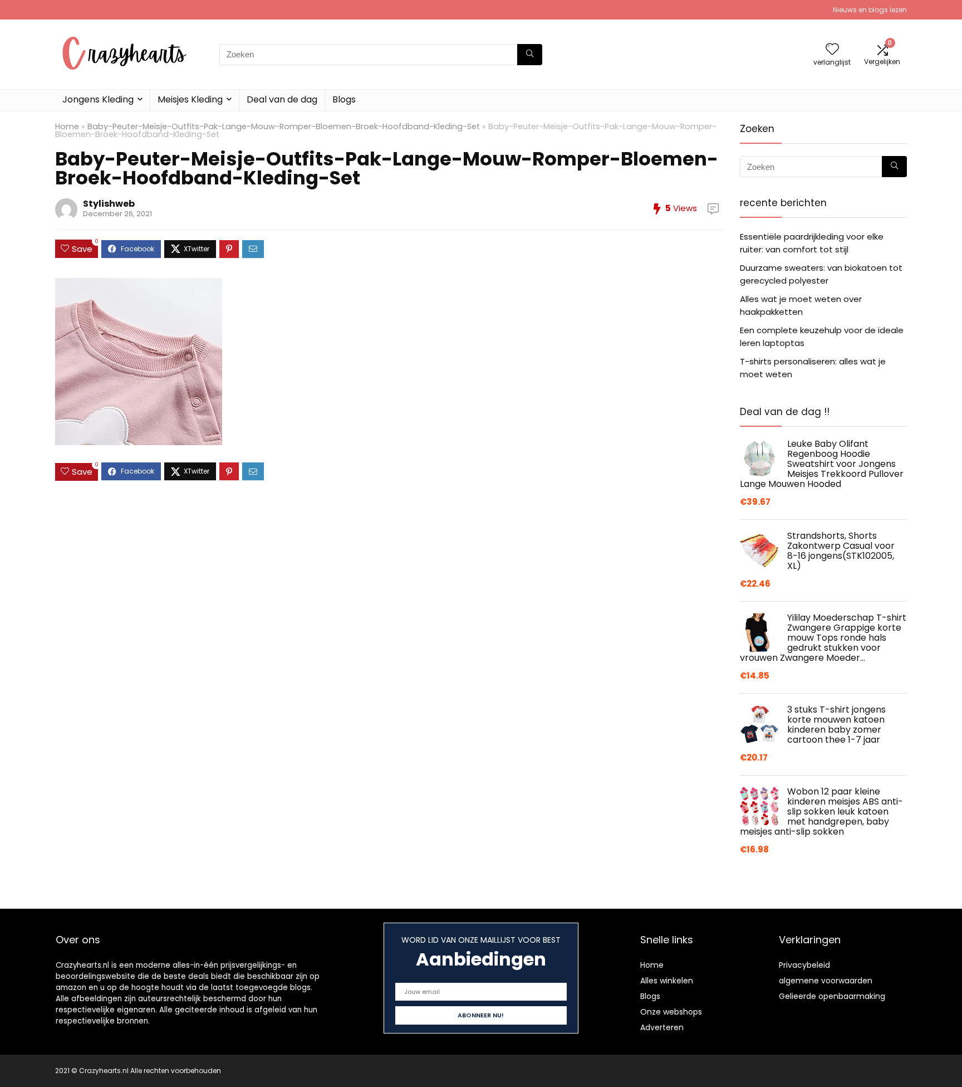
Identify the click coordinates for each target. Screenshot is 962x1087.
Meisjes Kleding (190, 99)
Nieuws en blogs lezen (870, 9)
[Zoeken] (529, 54)
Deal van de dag (282, 99)
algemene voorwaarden (825, 980)
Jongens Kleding (98, 99)
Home (67, 126)
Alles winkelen (666, 980)
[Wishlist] (832, 50)
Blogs (344, 99)
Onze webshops (671, 1011)
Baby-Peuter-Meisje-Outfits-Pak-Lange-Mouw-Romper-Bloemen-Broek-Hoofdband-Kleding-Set (283, 126)
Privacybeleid (804, 965)
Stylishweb (109, 203)
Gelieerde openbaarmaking (832, 996)
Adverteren (662, 1027)
